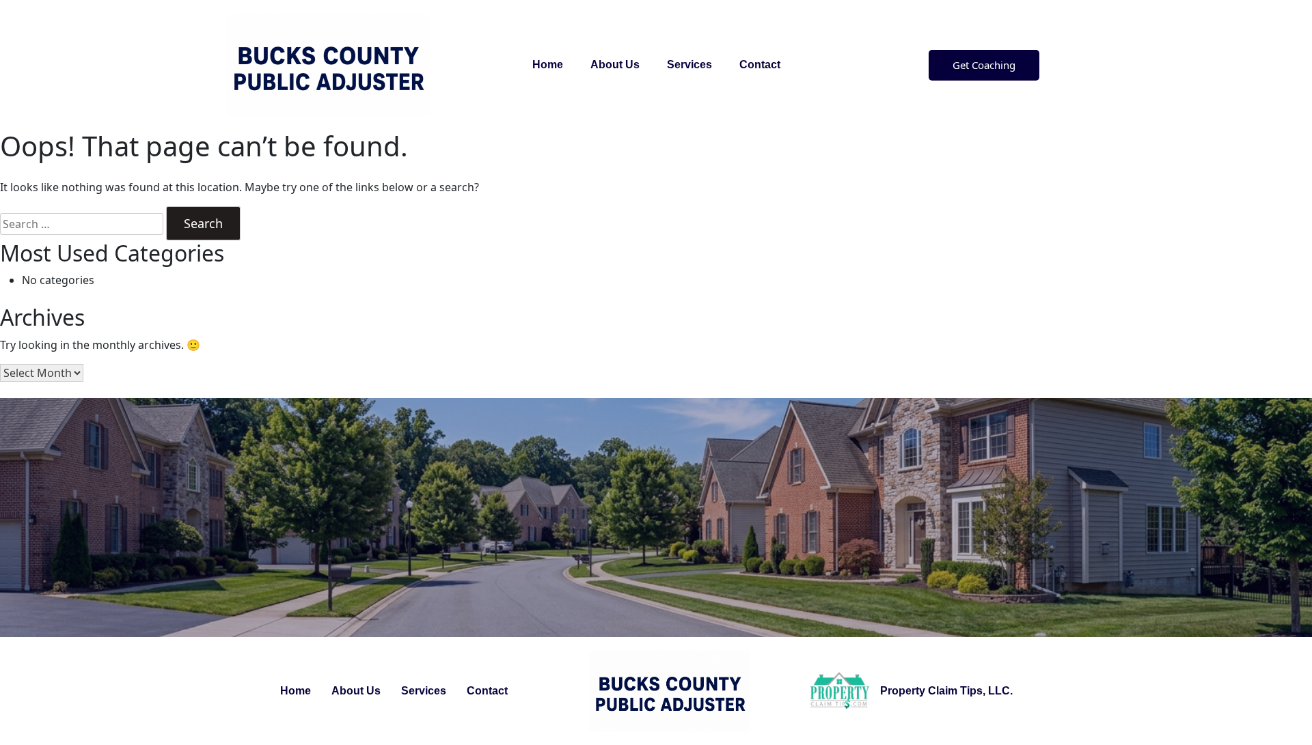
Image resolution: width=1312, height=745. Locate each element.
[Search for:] (81, 224)
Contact (759, 64)
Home (547, 64)
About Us (615, 64)
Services (689, 64)
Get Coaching (984, 65)
